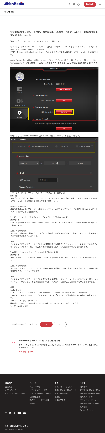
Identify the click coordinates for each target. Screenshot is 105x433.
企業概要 (8, 387)
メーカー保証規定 (62, 393)
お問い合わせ (10, 390)
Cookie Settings (87, 410)
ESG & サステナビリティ (15, 393)
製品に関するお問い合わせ (65, 390)
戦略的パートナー (87, 397)
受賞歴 (32, 403)
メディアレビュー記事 (38, 390)
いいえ (60, 324)
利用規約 (83, 407)
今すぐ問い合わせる (27, 352)
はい (46, 324)
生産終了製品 (60, 400)
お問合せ (90, 4)
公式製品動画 (34, 397)
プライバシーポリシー (89, 400)
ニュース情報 (34, 387)
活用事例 (83, 387)
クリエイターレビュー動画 (40, 393)
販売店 (57, 397)
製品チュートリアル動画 (39, 400)
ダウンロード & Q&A (63, 387)
